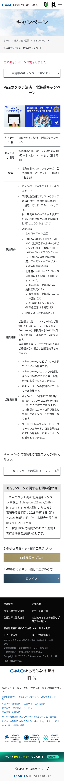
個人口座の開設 (21, 40)
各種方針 (36, 603)
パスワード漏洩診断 (11, 704)
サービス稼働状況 (41, 635)
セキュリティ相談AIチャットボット (18, 708)
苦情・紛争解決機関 (14, 610)
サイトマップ (10, 635)
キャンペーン (39, 40)
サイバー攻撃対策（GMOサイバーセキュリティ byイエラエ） (30, 717)
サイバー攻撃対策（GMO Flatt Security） (20, 721)
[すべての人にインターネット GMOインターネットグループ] (32, 777)
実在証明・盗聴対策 (11, 712)
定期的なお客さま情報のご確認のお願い (46, 619)
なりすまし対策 (49, 721)
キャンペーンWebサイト (35, 186)
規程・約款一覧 (40, 610)
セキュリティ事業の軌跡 (13, 725)
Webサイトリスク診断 (34, 704)
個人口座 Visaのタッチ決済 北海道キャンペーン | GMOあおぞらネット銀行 (20, 5)
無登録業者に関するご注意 (17, 628)
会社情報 (8, 603)
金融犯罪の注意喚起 (14, 617)
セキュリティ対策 (41, 628)
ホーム (7, 40)
